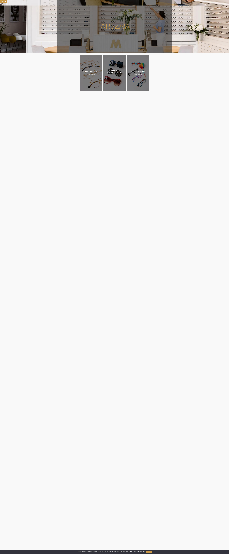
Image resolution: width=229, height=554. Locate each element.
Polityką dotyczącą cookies (106, 551)
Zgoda (148, 551)
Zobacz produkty (91, 74)
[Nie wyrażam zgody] (227, 552)
